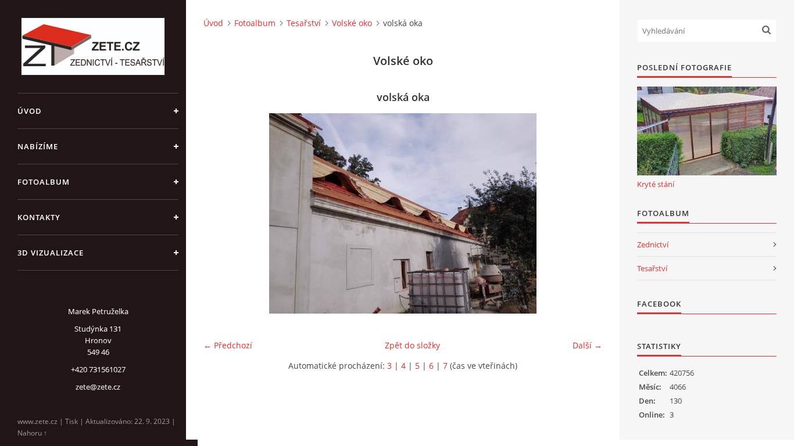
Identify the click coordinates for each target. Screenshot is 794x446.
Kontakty (38, 217)
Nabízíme (37, 146)
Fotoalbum (43, 182)
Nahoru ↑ (32, 433)
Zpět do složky (412, 345)
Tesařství (304, 22)
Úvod (29, 111)
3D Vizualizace (50, 252)
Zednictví (652, 244)
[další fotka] (583, 213)
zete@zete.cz (98, 387)
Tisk (71, 421)
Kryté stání (655, 184)
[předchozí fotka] (222, 213)
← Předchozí (227, 345)
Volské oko (352, 22)
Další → (587, 345)
